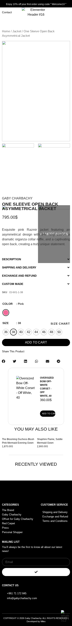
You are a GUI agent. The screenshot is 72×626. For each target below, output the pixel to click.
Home (6, 31)
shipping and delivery (19, 267)
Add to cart (36, 342)
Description (11, 259)
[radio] (6, 313)
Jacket (16, 31)
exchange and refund (19, 275)
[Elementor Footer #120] (55, 591)
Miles (43, 621)
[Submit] (36, 572)
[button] (36, 258)
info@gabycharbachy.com (22, 598)
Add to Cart (48, 413)
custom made (12, 284)
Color (7, 303)
